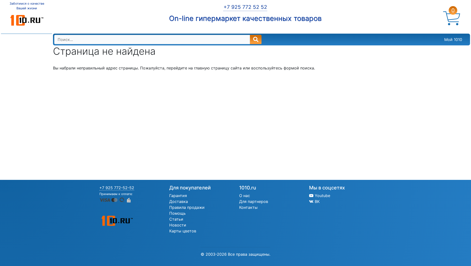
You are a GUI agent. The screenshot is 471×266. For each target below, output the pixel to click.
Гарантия (178, 195)
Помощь (177, 213)
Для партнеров (253, 201)
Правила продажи (187, 207)
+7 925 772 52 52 (245, 7)
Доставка (178, 201)
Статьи (176, 219)
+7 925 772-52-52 (116, 187)
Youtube (322, 195)
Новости (177, 225)
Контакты (248, 207)
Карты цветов (182, 230)
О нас (244, 195)
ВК (317, 201)
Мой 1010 (453, 39)
